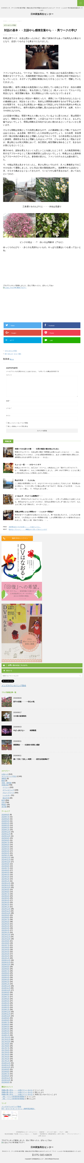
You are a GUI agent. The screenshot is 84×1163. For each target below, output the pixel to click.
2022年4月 (5, 926)
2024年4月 (5, 874)
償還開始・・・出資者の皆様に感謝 (26, 745)
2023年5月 (5, 898)
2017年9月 (5, 1044)
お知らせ (5, 774)
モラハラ (10, 354)
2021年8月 (5, 943)
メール (8, 408)
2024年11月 (6, 859)
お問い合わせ (42, 1136)
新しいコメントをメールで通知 (18, 423)
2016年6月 (5, 1076)
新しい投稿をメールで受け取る (18, 426)
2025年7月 (5, 842)
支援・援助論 (6, 783)
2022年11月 (6, 911)
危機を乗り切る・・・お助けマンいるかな (17, 1090)
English (35, 1134)
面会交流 (6, 798)
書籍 (66, 1132)
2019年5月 (5, 1001)
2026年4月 (5, 823)
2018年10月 (6, 1016)
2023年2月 (5, 904)
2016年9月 (5, 1069)
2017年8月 (5, 1046)
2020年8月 (5, 969)
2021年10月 (6, 939)
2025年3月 (5, 851)
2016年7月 (5, 1074)
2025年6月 (5, 844)
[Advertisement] (20, 305)
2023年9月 (5, 889)
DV (6, 354)
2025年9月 (5, 838)
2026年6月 (5, 819)
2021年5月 (5, 949)
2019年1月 (5, 1009)
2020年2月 (5, 982)
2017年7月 (5, 1048)
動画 (3, 781)
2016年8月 (5, 1071)
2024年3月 (5, 877)
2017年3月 (5, 1056)
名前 (8, 401)
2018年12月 (6, 1011)
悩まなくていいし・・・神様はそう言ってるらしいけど (28, 529)
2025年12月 (6, 832)
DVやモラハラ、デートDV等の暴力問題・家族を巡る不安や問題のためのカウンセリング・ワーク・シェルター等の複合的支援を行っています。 (42, 1151)
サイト (8, 415)
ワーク (16, 354)
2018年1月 (5, 1035)
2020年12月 (6, 960)
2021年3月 (5, 954)
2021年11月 (6, 937)
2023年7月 (5, 894)
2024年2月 (5, 879)
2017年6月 (5, 1050)
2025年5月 (5, 847)
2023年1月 (5, 907)
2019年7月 (5, 996)
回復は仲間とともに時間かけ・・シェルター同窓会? (34, 512)
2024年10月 (6, 862)
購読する (9, 670)
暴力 (19, 354)
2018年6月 (5, 1024)
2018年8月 (5, 1020)
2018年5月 (5, 1026)
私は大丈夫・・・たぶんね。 (25, 480)
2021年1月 (5, 958)
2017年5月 (5, 1052)
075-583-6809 (42, 1154)
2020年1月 (5, 984)
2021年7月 (5, 945)
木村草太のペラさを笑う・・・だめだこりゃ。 (25, 527)
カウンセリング (8, 790)
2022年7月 (5, 919)
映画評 (4, 804)
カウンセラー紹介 (52, 1132)
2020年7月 (5, 971)
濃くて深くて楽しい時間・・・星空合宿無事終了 (31, 759)
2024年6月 (5, 870)
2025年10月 (6, 836)
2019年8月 (5, 994)
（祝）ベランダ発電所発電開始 (13, 1096)
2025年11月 (6, 834)
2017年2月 (5, 1059)
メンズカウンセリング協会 (14, 685)
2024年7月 (5, 868)
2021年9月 (5, 941)
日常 (3, 802)
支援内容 (41, 1132)
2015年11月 (6, 1078)
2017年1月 (5, 1061)
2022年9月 (5, 915)
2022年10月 (6, 913)
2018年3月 (5, 1031)
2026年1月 (5, 829)
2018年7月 (5, 1022)
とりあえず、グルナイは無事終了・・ (29, 496)
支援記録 (5, 785)
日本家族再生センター (42, 14)
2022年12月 (6, 909)
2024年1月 (5, 881)
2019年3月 (5, 1005)
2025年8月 (5, 840)
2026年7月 (5, 817)
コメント (9, 375)
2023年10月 (6, 887)
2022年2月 (5, 930)
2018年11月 (6, 1014)
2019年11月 (6, 988)
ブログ (61, 1132)
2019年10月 (6, 990)
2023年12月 (6, 883)
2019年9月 (5, 992)
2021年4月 (5, 952)
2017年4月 (5, 1054)
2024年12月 (6, 857)
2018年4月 (5, 1029)
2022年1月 (5, 932)
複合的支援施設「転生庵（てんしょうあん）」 (18, 1134)
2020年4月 (5, 977)
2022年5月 (5, 924)
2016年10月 (6, 1067)
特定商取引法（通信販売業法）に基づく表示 (52, 1134)
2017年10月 (6, 1041)
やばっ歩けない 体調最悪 (24, 730)
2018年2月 (5, 1033)
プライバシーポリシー (73, 1134)
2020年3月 (5, 979)
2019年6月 (5, 999)
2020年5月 (5, 975)
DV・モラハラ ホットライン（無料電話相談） (18, 1109)
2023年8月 (5, 892)
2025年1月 (5, 855)
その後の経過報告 (19, 716)
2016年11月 (6, 1065)
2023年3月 (5, 902)
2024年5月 (5, 872)
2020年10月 (6, 964)
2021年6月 (5, 947)
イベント (6, 787)
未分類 (4, 807)
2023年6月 (5, 896)
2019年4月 (5, 1003)
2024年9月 (5, 864)
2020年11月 (6, 962)
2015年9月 (5, 1082)
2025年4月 (5, 849)
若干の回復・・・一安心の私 (24, 701)
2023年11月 (6, 885)
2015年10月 (6, 1080)
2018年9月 (5, 1018)
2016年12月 (6, 1063)
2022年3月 (5, 928)
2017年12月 (6, 1037)
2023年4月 (5, 900)
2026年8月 (5, 814)
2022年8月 (5, 917)
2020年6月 (5, 973)
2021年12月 (6, 934)
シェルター (7, 795)
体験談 (4, 778)
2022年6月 (5, 922)
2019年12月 (6, 986)
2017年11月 (6, 1039)
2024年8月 (5, 866)
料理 (3, 800)
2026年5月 (5, 821)
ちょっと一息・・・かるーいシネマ (28, 464)
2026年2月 (5, 827)
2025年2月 (5, 853)
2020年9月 (5, 967)
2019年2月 (5, 1007)
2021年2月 (5, 956)
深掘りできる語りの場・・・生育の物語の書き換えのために (37, 449)
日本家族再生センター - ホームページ (26, 1132)
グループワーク (8, 793)
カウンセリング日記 (11, 351)
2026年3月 (5, 825)
